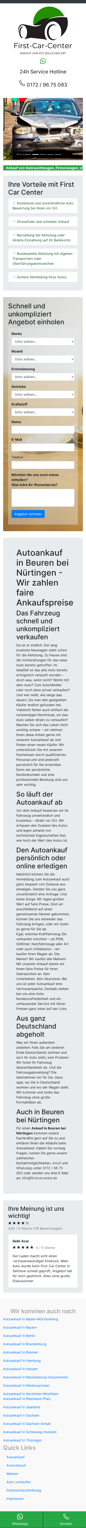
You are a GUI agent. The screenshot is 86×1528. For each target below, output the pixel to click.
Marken (12, 1464)
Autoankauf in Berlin (19, 1326)
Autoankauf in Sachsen (21, 1405)
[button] (9, 129)
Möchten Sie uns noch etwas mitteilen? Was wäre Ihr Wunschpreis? (35, 480)
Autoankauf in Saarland (21, 1397)
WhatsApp (24, 1168)
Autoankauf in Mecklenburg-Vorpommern (35, 1367)
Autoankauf (15, 1447)
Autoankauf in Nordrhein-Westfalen (30, 1384)
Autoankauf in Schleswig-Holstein (29, 1422)
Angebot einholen (28, 514)
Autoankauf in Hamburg (22, 1351)
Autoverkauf (16, 1455)
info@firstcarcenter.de (39, 1178)
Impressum (15, 1489)
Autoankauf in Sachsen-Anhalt (27, 1414)
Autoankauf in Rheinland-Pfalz (27, 1389)
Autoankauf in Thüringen (22, 1430)
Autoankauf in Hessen (20, 1359)
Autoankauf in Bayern (20, 1317)
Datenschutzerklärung (23, 1480)
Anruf (56, 1163)
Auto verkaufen (18, 1472)
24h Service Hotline (43, 72)
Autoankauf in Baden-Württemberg (30, 1309)
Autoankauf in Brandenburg (24, 1334)
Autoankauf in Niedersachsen (26, 1375)
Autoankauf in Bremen (20, 1342)
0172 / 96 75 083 (46, 85)
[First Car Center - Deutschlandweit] (43, 30)
